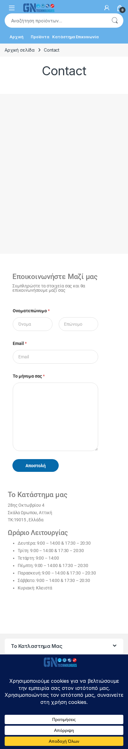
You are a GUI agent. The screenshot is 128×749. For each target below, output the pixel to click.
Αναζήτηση (114, 20)
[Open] (12, 8)
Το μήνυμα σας (29, 376)
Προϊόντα (40, 37)
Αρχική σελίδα (20, 50)
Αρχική (16, 37)
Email (20, 343)
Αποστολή (35, 465)
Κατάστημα (63, 37)
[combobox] (55, 20)
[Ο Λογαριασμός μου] (106, 8)
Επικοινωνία (87, 37)
